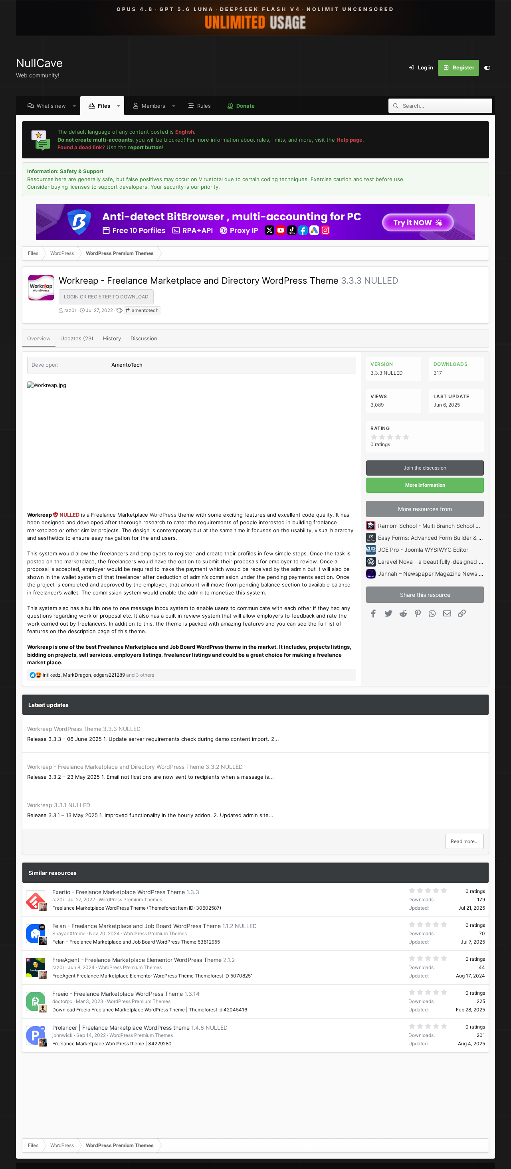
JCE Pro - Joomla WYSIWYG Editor (423, 549)
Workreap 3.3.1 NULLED (58, 805)
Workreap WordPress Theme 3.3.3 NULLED (84, 728)
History (112, 338)
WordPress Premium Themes (130, 899)
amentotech (144, 310)
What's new (51, 106)
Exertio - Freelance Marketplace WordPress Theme (118, 892)
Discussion (144, 338)
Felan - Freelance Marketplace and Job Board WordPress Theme (136, 925)
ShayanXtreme (68, 933)
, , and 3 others (98, 675)
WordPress (163, 514)
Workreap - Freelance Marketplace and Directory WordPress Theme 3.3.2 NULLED (135, 766)
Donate (245, 106)
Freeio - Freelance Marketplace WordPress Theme (117, 993)
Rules (204, 106)
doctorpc (62, 1001)
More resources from (425, 509)
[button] (74, 105)
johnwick (62, 1035)
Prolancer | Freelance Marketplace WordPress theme (121, 1027)
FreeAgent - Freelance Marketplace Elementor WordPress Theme (137, 959)
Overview (39, 338)
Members (153, 106)
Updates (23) (76, 338)
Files (104, 106)
